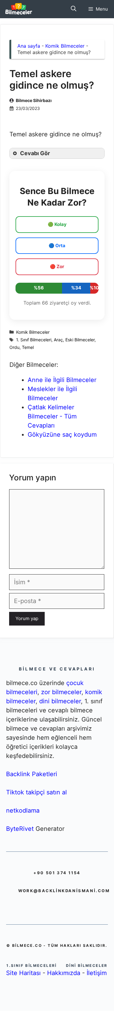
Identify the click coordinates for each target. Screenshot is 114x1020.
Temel (28, 347)
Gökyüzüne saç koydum (62, 434)
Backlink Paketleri (31, 774)
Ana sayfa (28, 46)
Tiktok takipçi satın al (36, 792)
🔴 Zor (57, 266)
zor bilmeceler (61, 692)
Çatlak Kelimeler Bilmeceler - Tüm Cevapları (52, 416)
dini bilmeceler (60, 701)
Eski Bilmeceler (80, 339)
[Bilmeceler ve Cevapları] (18, 9)
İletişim (97, 973)
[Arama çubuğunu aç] (73, 9)
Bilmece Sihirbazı (34, 100)
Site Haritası (23, 973)
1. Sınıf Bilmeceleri (33, 339)
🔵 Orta (57, 245)
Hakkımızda (63, 973)
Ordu (14, 347)
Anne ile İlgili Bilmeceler (62, 380)
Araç (58, 339)
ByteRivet (20, 828)
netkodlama (23, 810)
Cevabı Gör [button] (35, 153)
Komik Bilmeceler (65, 46)
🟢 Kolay (57, 224)
